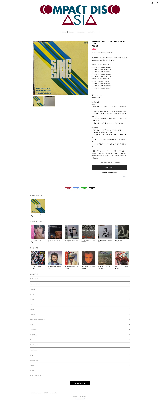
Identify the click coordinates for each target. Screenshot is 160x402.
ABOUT (71, 32)
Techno (32, 314)
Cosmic (32, 365)
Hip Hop (32, 289)
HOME (64, 32)
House (32, 309)
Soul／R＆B (33, 334)
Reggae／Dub (34, 360)
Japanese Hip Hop (35, 284)
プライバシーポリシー (36, 393)
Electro (32, 304)
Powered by (78, 399)
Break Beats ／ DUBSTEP (37, 319)
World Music (34, 350)
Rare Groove (34, 345)
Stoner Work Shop (35, 375)
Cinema (32, 299)
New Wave (33, 329)
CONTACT (91, 32)
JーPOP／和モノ (34, 279)
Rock (31, 324)
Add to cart (109, 167)
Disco (31, 340)
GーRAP (32, 294)
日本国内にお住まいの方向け (109, 172)
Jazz (31, 355)
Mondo (32, 370)
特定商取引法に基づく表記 (50, 393)
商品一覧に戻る (80, 383)
